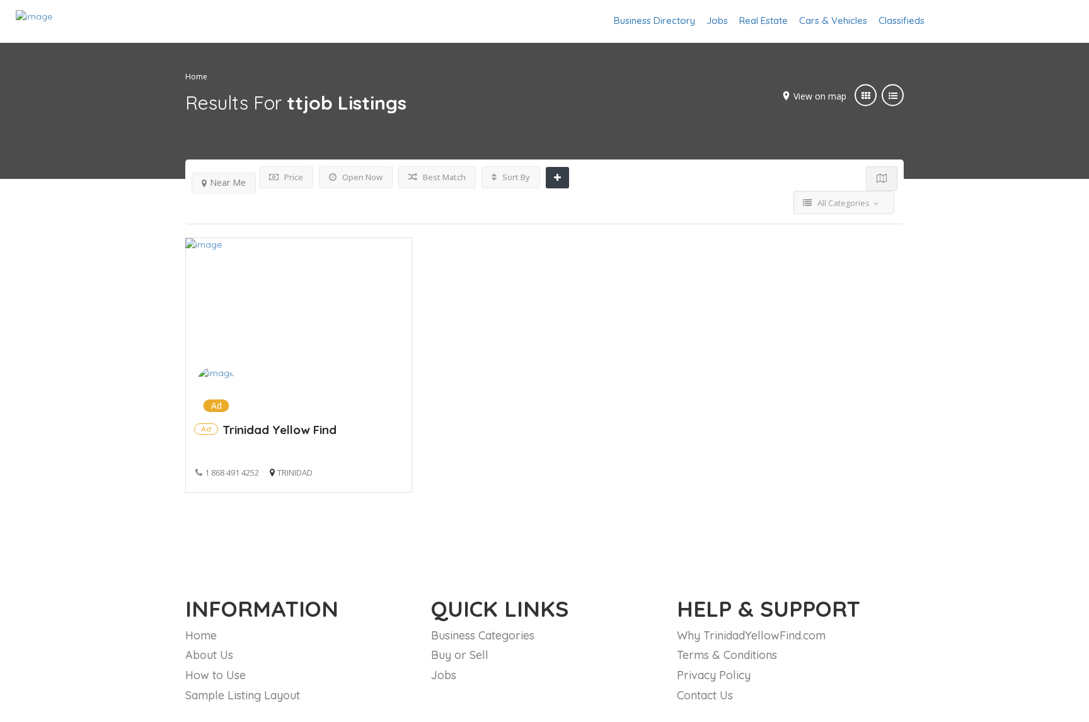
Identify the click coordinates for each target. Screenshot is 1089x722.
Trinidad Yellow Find (279, 429)
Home (196, 76)
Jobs (717, 20)
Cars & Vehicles (833, 20)
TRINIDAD (295, 472)
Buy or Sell (459, 655)
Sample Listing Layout (242, 695)
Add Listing (1034, 20)
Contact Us (705, 695)
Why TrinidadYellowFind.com (751, 635)
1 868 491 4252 (232, 472)
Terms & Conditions (727, 655)
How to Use (215, 675)
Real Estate (763, 20)
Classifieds (902, 20)
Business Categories (482, 635)
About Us (209, 655)
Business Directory (654, 20)
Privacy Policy (714, 675)
